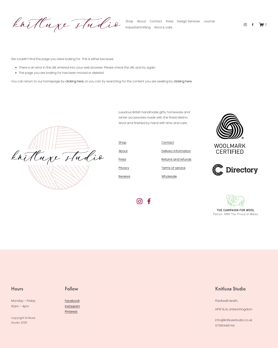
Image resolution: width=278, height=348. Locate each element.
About (141, 21)
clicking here (74, 81)
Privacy (124, 168)
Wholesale (169, 176)
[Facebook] (253, 25)
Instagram (72, 306)
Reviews (124, 176)
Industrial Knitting (138, 27)
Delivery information (176, 151)
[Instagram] (245, 25)
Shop (129, 21)
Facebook (72, 301)
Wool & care (163, 27)
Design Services (188, 21)
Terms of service (174, 168)
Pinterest (71, 311)
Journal (209, 21)
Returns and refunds (176, 159)
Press (169, 21)
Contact (156, 21)
